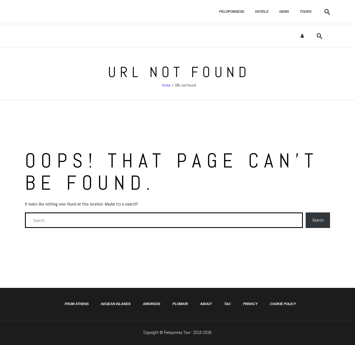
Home (166, 85)
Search (318, 220)
